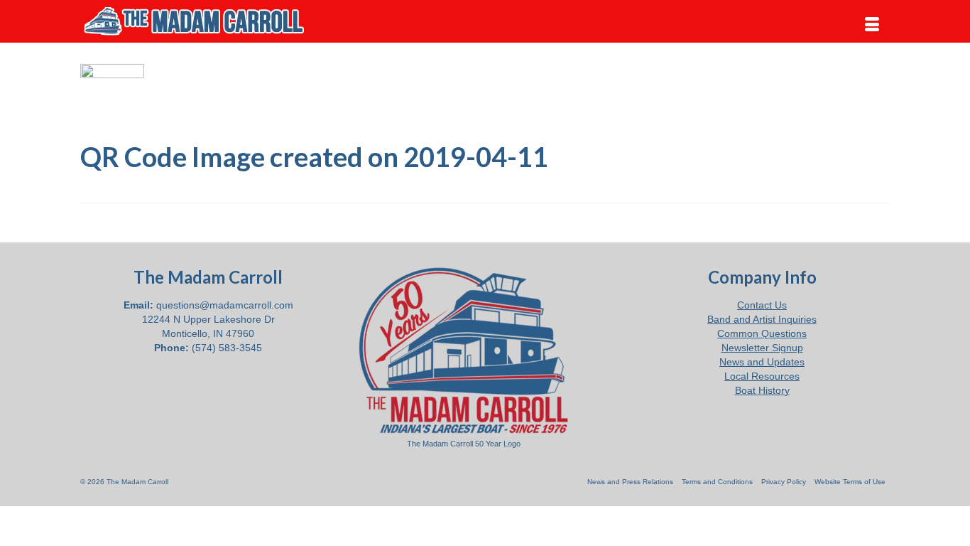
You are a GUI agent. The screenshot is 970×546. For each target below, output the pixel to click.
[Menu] (872, 25)
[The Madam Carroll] (208, 21)
